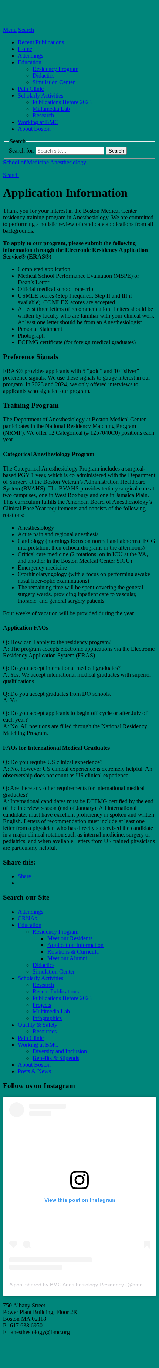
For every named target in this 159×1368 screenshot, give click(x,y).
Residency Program (55, 69)
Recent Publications (41, 42)
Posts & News (34, 1071)
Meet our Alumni (67, 958)
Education (29, 62)
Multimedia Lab (51, 109)
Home (25, 49)
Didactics (43, 75)
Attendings (30, 55)
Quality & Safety (37, 1025)
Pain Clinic (31, 89)
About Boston (34, 129)
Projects (42, 1005)
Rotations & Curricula (73, 951)
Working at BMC (38, 122)
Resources (45, 1031)
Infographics (47, 1018)
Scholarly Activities (40, 95)
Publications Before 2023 (62, 102)
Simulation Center (54, 82)
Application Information (75, 945)
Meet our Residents (69, 938)
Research (43, 115)
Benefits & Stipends (56, 1058)
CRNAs (27, 918)
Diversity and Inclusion (60, 1051)
